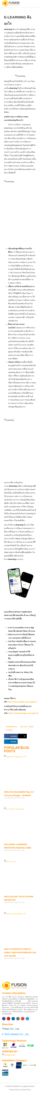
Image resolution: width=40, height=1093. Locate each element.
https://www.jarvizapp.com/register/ (23, 713)
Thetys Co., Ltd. (10, 1028)
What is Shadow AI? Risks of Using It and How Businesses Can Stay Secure (20, 952)
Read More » (7, 802)
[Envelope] (22, 1018)
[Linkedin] (13, 1018)
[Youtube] (8, 1018)
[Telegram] (27, 1018)
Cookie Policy (26, 1090)
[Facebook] (4, 1018)
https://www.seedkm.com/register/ (22, 702)
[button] (35, 3)
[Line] (18, 1018)
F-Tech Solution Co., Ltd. (15, 1034)
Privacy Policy (14, 1090)
